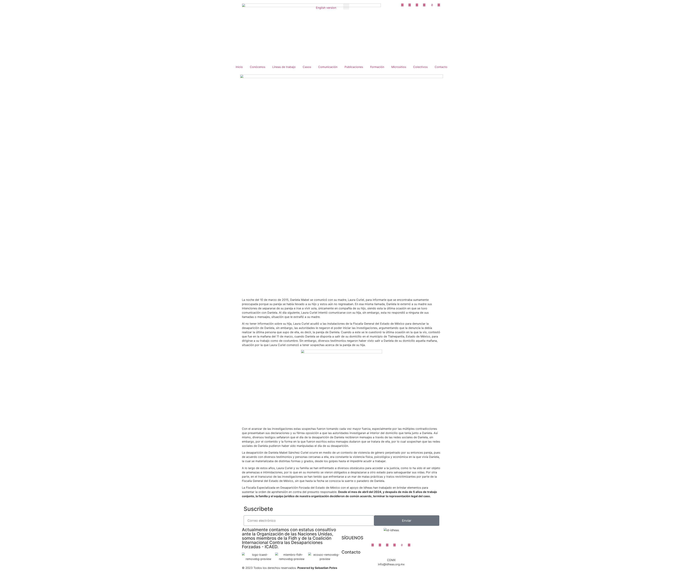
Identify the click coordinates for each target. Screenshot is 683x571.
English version (326, 7)
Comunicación (327, 67)
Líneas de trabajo (284, 67)
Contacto (441, 67)
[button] (346, 6)
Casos (307, 67)
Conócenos (257, 67)
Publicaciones (354, 67)
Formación (377, 67)
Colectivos (420, 67)
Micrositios (398, 67)
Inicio (239, 67)
